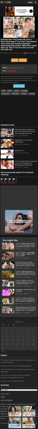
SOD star (20, 68)
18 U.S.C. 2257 (5, 394)
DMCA (3, 397)
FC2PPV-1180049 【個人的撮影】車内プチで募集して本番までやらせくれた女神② (25, 254)
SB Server (15, 60)
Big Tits (10, 91)
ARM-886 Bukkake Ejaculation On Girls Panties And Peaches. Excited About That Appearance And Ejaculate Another (25, 132)
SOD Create (12, 68)
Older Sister (15, 94)
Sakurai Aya (11, 71)
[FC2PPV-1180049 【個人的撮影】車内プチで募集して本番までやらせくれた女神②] (8, 256)
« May (2, 351)
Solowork (32, 94)
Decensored (5, 94)
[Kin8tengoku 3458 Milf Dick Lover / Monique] (8, 292)
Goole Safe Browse (6, 400)
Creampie (24, 91)
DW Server (23, 60)
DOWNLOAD (20, 86)
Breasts (17, 91)
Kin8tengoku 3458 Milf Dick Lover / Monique (26, 290)
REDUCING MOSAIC (15, 53)
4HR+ (3, 91)
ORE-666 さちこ (19, 150)
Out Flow (24, 94)
